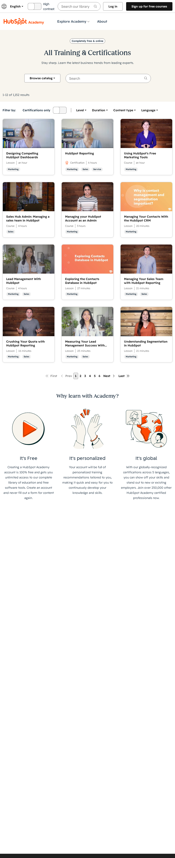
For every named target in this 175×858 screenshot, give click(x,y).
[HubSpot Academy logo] (24, 21)
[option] (148, 110)
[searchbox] (79, 6)
